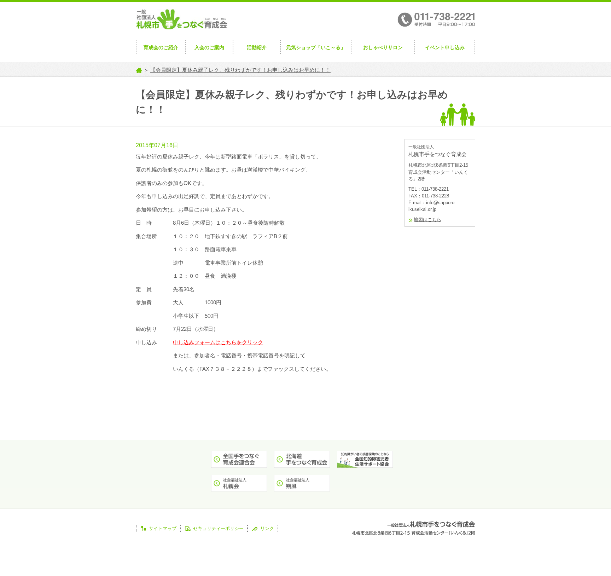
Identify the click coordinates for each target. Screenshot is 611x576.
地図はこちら (427, 219)
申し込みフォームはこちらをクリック (218, 342)
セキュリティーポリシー (218, 528)
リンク (267, 528)
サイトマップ (162, 528)
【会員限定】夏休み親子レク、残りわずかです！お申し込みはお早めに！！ (240, 70)
